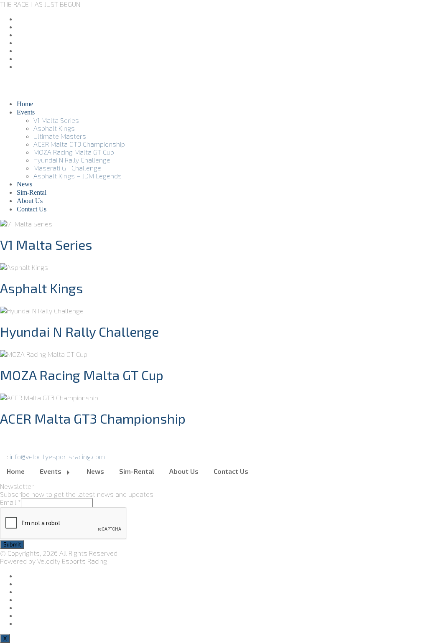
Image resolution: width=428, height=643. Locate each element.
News (24, 184)
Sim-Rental (31, 192)
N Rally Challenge (79, 331)
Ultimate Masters (59, 136)
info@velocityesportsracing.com (57, 456)
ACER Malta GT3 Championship (79, 144)
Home (25, 103)
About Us (30, 200)
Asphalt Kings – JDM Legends (77, 176)
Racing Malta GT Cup (81, 375)
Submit (12, 544)
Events (26, 112)
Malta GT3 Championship (93, 418)
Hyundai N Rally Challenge (71, 160)
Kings (41, 288)
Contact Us (31, 209)
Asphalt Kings (54, 128)
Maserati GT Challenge (67, 168)
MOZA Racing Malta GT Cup (73, 152)
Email (10, 502)
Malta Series (46, 244)
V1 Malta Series (56, 120)
